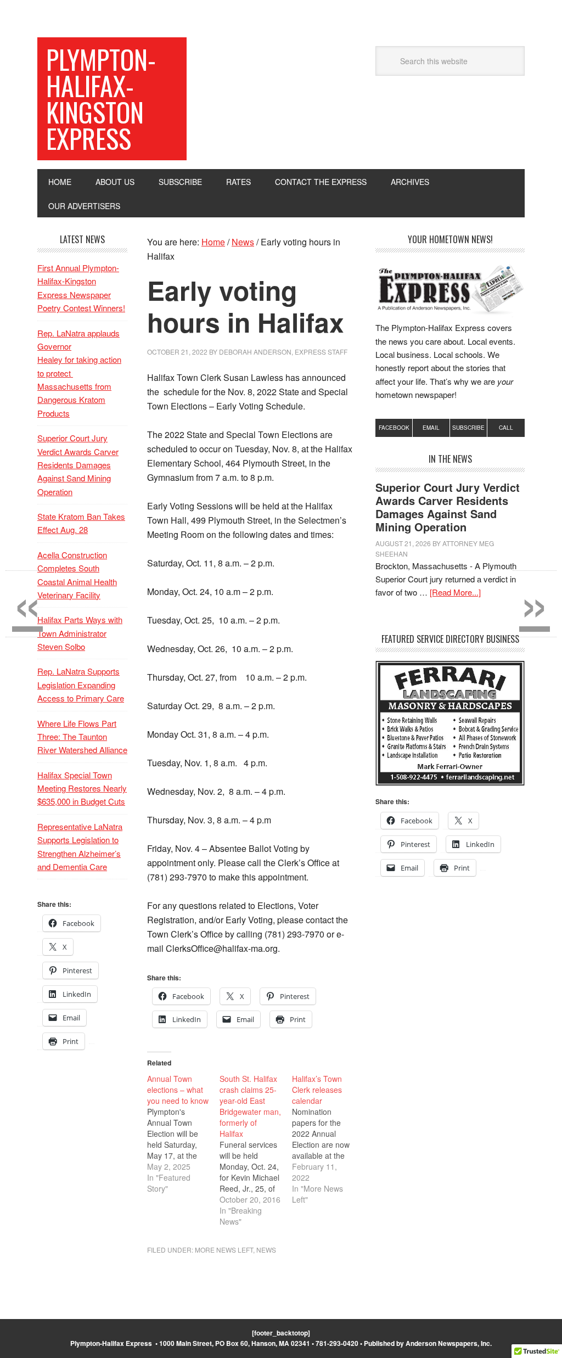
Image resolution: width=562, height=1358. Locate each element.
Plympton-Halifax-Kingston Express (101, 99)
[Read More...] (455, 592)
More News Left (224, 1249)
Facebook (394, 427)
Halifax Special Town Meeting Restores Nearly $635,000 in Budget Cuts (82, 788)
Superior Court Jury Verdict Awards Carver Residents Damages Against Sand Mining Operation (447, 507)
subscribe (468, 427)
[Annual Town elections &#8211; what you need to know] (183, 1133)
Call (506, 427)
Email (431, 427)
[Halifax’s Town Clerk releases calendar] (328, 1139)
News (266, 1249)
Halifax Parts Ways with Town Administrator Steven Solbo (79, 633)
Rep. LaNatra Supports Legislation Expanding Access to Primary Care (80, 684)
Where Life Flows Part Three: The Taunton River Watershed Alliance (82, 736)
